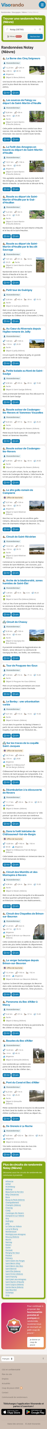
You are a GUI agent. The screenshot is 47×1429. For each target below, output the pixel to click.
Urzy (7, 1295)
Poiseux (9, 1255)
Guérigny (9, 1221)
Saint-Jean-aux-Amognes (16, 1279)
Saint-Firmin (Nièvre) (14, 1274)
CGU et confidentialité (11, 1369)
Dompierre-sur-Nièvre (15, 1215)
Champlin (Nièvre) (13, 1205)
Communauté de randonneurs (14, 1397)
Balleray (9, 1189)
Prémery (9, 1258)
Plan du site (7, 1374)
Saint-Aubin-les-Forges (15, 1261)
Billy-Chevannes (12, 1194)
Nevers (8, 1245)
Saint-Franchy (11, 1276)
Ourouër (9, 1250)
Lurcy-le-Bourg (12, 1229)
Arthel (8, 1184)
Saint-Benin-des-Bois (14, 1266)
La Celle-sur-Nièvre (14, 1226)
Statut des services (15, 1424)
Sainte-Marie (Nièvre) (14, 1287)
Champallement (12, 1202)
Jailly (7, 1223)
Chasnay (9, 1208)
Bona (8, 1197)
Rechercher (35, 36)
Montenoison (11, 1231)
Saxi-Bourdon (11, 1290)
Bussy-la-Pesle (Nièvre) (15, 1200)
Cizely (8, 1210)
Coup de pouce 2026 (10, 1388)
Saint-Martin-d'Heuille (15, 1282)
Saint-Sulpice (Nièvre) (15, 1284)
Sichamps (10, 1292)
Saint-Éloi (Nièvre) (13, 1271)
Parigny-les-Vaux (13, 1253)
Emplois (5, 1379)
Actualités (6, 1383)
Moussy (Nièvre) (12, 1237)
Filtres (15, 36)
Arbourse (9, 1181)
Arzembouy (10, 1186)
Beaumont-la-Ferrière (15, 1192)
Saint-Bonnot (11, 1268)
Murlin (8, 1239)
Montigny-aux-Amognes (16, 1234)
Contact (5, 1392)
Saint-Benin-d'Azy (13, 1263)
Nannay (9, 1242)
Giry (7, 1218)
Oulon (8, 1247)
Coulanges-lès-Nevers (15, 1213)
